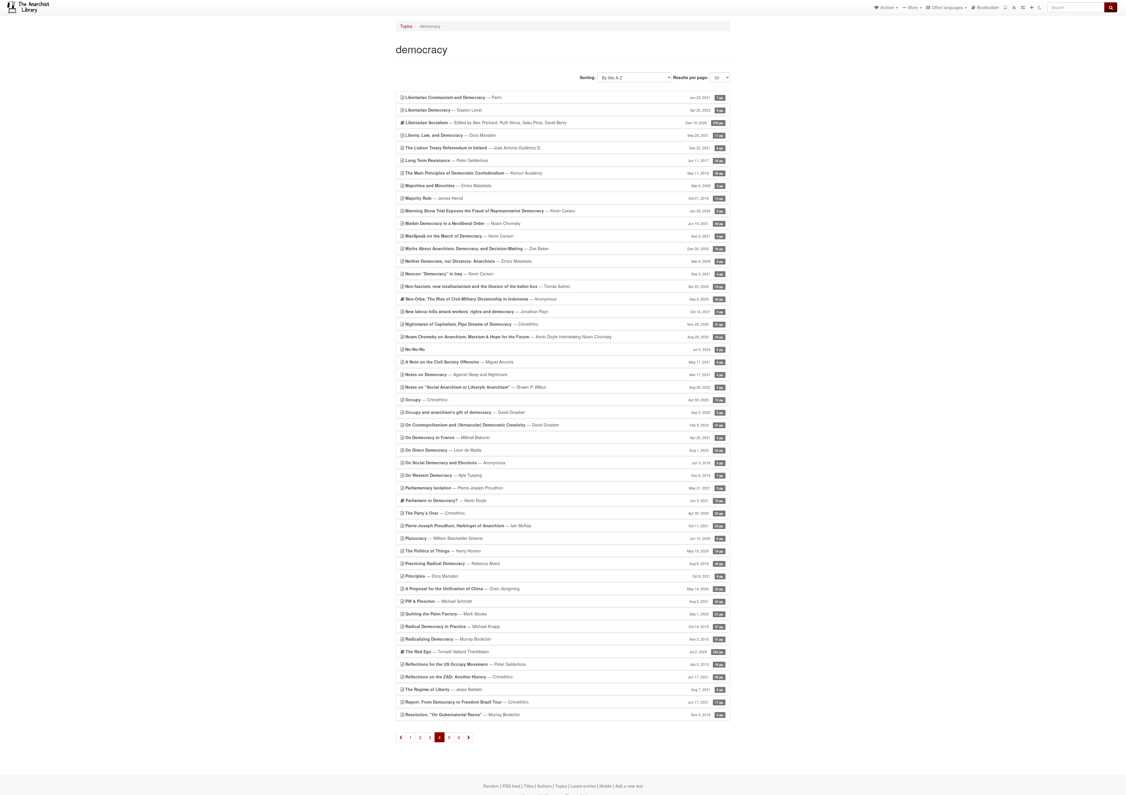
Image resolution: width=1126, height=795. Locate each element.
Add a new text (629, 786)
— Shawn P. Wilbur (564, 387)
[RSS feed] (1014, 7)
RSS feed (511, 786)
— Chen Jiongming (564, 588)
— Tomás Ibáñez (564, 286)
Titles (529, 786)
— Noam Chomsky (564, 223)
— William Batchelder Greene (564, 538)
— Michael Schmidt (564, 601)
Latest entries (583, 786)
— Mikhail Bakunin (564, 437)
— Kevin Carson (564, 211)
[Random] (1022, 7)
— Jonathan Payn (564, 311)
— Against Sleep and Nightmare (564, 374)
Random (491, 786)
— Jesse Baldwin (564, 689)
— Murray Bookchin (564, 639)
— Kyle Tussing (564, 475)
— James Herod (564, 198)
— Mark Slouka (564, 614)
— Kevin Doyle (565, 500)
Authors (544, 786)
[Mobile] (1005, 7)
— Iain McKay (564, 525)
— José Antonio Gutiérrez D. (564, 148)
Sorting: (588, 77)
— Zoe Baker (564, 248)
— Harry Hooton (564, 551)
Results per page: (690, 77)
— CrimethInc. (564, 324)
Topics (406, 26)
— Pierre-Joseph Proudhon (564, 488)
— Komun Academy (564, 173)
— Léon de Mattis (564, 450)
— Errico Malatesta (564, 185)
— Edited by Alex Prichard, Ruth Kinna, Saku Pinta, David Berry (565, 122)
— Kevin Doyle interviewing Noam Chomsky (564, 337)
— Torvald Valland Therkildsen (565, 651)
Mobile (605, 786)
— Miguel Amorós (564, 362)
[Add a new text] (1031, 7)
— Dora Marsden (564, 135)
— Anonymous (565, 299)
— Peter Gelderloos (564, 160)
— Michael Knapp (564, 626)
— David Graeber (564, 412)
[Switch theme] (1039, 7)
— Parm (564, 97)
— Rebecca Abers (564, 563)
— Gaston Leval (564, 110)
